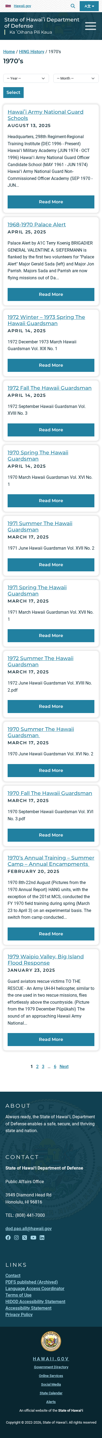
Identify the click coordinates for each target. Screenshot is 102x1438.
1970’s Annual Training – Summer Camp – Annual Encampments (51, 860)
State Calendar (51, 1393)
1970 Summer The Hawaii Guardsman (41, 732)
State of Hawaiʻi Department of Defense (41, 22)
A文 (88, 6)
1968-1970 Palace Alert (37, 224)
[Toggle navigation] (91, 26)
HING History (31, 51)
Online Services (51, 1376)
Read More (51, 201)
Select (13, 92)
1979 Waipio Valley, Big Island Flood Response (46, 959)
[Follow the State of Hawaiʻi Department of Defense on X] (24, 1238)
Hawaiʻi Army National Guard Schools (46, 115)
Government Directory (51, 1367)
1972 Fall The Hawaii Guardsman (50, 388)
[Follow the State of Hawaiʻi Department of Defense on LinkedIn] (42, 1238)
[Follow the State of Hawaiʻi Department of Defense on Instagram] (16, 1238)
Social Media (51, 1384)
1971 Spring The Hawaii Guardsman (37, 590)
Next (64, 1066)
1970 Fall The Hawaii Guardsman (50, 793)
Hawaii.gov (22, 6)
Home (9, 51)
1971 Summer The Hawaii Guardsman (40, 526)
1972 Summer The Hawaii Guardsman (40, 661)
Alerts (51, 1402)
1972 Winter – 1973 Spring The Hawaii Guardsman (46, 320)
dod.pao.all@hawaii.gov (28, 1228)
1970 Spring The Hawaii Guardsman (38, 455)
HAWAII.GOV (51, 1358)
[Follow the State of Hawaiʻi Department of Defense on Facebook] (8, 1238)
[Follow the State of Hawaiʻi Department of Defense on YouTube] (33, 1238)
